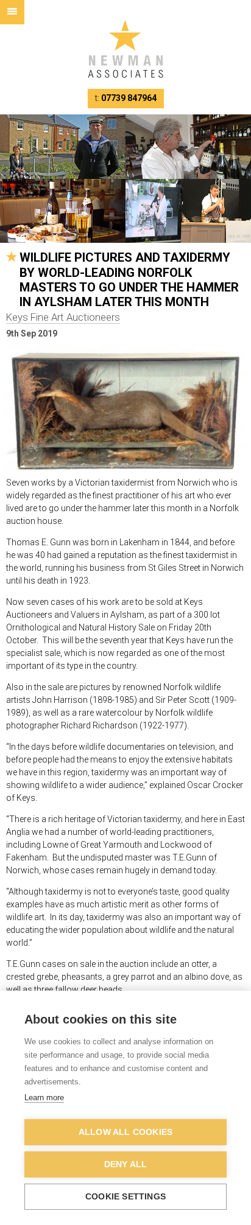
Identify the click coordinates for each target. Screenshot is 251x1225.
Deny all (125, 1164)
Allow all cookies (125, 1132)
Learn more (44, 1097)
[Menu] (12, 12)
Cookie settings (125, 1196)
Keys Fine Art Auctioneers (63, 317)
